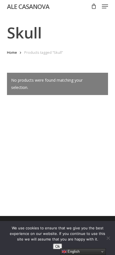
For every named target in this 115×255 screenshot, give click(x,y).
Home (12, 52)
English (73, 251)
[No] (108, 238)
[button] (105, 6)
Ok (57, 246)
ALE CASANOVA (28, 6)
